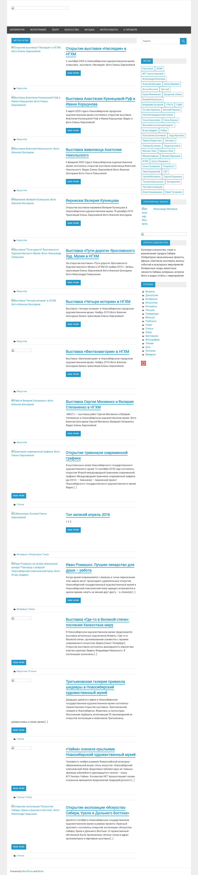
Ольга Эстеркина (151, 166)
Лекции (149, 310)
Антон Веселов (150, 89)
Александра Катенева (153, 79)
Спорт (148, 324)
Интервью (22, 554)
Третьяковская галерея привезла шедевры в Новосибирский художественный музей (95, 687)
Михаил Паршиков (171, 156)
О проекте (130, 29)
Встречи (150, 291)
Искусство (72, 29)
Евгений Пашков (171, 110)
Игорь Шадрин (149, 130)
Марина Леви (166, 151)
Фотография (38, 29)
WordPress (27, 871)
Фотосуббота (109, 29)
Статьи (20, 504)
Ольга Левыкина (159, 161)
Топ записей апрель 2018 (88, 514)
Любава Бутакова (151, 146)
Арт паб (165, 89)
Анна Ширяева (171, 84)
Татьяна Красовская (153, 181)
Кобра (164, 130)
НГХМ (145, 161)
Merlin (41, 871)
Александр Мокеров (165, 208)
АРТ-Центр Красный (152, 73)
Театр (55, 29)
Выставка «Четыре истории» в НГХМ (98, 301)
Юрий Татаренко (173, 192)
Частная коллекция (152, 187)
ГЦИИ (179, 104)
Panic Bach (147, 68)
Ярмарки (150, 354)
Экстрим (150, 350)
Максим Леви (149, 151)
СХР (165, 171)
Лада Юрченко (176, 135)
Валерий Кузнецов (152, 99)
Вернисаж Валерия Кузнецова (92, 200)
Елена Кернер (171, 120)
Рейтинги (150, 321)
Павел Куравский (151, 171)
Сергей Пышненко (173, 176)
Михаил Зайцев (150, 156)
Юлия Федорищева (152, 192)
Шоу (147, 347)
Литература (17, 29)
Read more (73, 73)
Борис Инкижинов (151, 94)
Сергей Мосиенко (151, 176)
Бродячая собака (173, 94)
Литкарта (169, 140)
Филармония (173, 181)
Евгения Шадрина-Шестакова (157, 115)
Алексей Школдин (151, 84)
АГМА (160, 68)
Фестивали (151, 335)
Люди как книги (172, 146)
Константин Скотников (154, 135)
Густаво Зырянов (151, 110)
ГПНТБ (169, 104)
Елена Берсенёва (151, 120)
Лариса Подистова (152, 140)
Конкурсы (151, 306)
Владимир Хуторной (152, 104)
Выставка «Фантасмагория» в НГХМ (97, 351)
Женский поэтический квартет (157, 125)
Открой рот (169, 166)
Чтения (149, 343)
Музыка (90, 29)
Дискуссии (151, 295)
